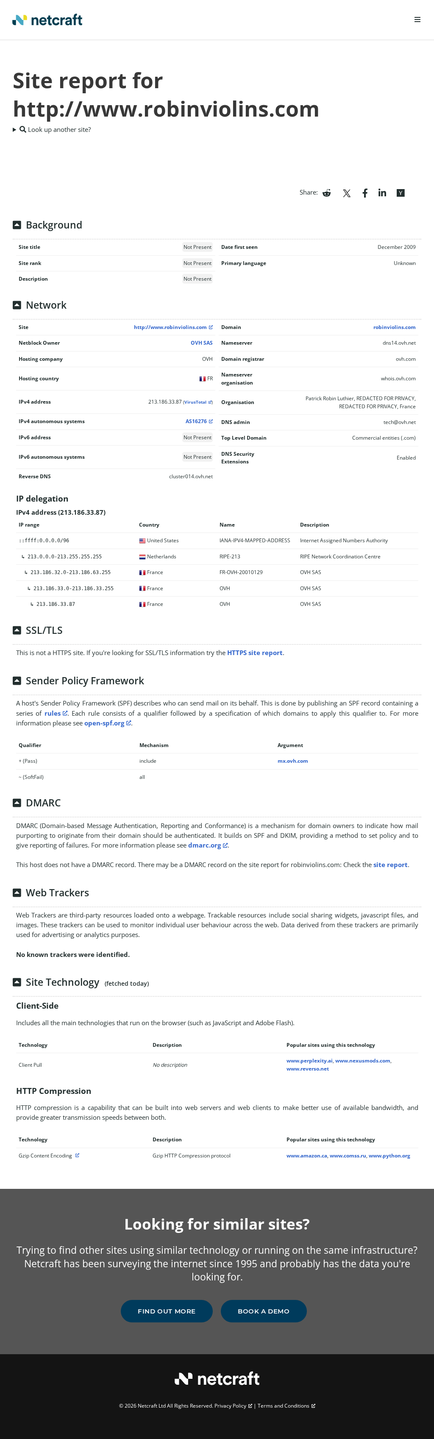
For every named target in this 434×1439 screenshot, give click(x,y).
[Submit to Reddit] (326, 192)
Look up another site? (58, 129)
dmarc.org (204, 845)
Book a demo (264, 1311)
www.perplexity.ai (310, 1060)
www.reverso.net (308, 1068)
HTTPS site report (255, 652)
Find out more (167, 1311)
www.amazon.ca (307, 1155)
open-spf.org (104, 723)
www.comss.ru (348, 1155)
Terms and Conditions (283, 1405)
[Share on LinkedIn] (382, 192)
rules (53, 713)
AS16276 (196, 421)
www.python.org (389, 1155)
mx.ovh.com (293, 760)
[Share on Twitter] (347, 192)
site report (390, 864)
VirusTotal (195, 402)
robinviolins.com (394, 327)
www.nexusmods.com (362, 1060)
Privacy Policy (230, 1405)
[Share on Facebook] (365, 192)
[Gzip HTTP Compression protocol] (76, 1155)
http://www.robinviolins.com (170, 327)
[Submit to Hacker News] (400, 192)
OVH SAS (202, 342)
